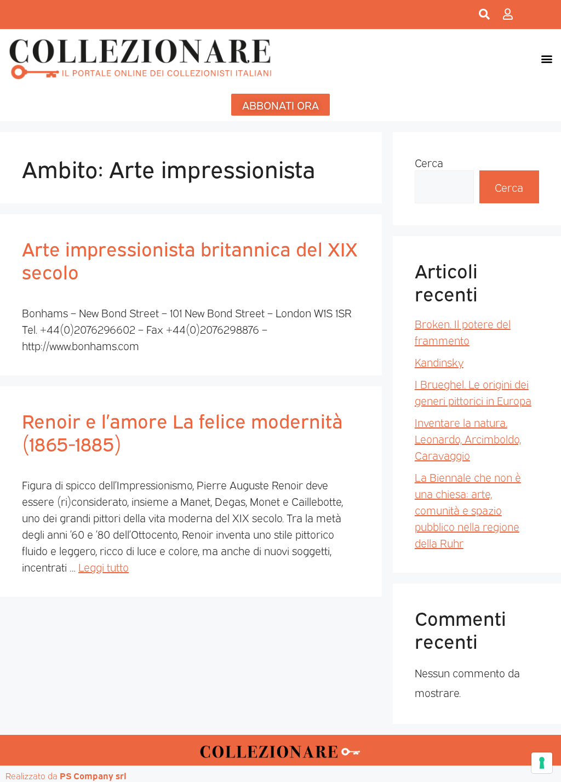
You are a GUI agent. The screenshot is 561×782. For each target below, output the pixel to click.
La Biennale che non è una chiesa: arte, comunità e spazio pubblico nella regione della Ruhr (468, 510)
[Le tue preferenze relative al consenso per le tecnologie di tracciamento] (541, 762)
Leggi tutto (103, 567)
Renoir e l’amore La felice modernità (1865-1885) (182, 431)
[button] (546, 58)
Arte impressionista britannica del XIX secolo (190, 259)
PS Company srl (93, 775)
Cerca (429, 162)
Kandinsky (439, 362)
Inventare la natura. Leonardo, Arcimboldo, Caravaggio (468, 438)
